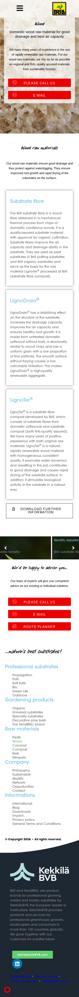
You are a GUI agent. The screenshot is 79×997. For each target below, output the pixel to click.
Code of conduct (24, 981)
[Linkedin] (17, 964)
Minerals (19, 757)
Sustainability (20, 976)
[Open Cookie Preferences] (7, 992)
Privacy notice (46, 976)
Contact (18, 791)
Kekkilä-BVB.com (55, 981)
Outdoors (19, 695)
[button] (5, 548)
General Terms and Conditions (36, 824)
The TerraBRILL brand (28, 724)
